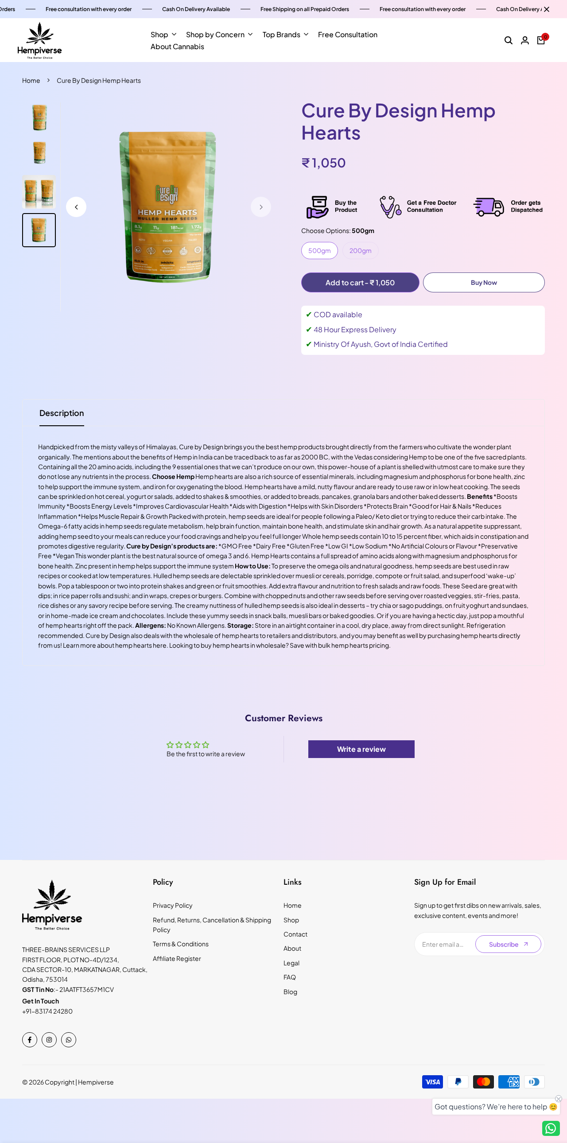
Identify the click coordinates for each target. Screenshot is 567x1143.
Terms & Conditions (181, 944)
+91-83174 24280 (47, 1011)
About (292, 948)
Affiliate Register (177, 958)
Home (31, 80)
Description (61, 413)
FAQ (290, 977)
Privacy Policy (173, 905)
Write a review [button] (361, 749)
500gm (319, 250)
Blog (290, 991)
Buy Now (484, 282)
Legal (291, 963)
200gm (361, 250)
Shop (291, 920)
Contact (295, 934)
